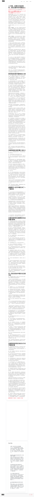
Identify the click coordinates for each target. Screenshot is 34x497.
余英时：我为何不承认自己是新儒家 (15, 446)
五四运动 (15, 9)
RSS (24, 1)
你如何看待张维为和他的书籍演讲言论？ (16, 464)
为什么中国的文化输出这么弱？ (15, 473)
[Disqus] (17, 412)
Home (21, 1)
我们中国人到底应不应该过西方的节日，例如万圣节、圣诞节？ (17, 455)
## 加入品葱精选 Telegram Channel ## (14, 12)
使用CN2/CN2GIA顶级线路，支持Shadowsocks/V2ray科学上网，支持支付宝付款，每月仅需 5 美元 (17, 11)
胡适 (8, 9)
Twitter (30, 1)
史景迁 (12, 9)
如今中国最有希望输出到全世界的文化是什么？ (16, 482)
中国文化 (10, 9)
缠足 (13, 9)
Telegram (27, 1)
